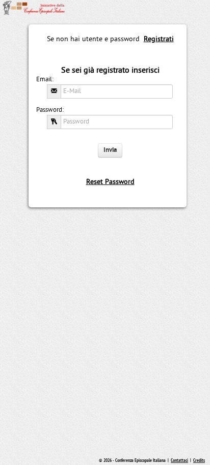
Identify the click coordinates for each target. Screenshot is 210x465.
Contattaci (179, 461)
